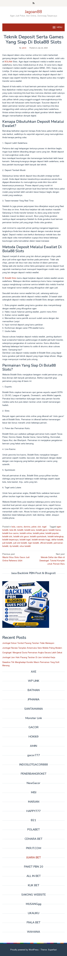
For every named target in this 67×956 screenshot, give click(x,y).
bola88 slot (7, 536)
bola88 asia (29, 529)
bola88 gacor (41, 529)
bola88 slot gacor (21, 536)
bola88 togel (25, 539)
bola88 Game (55, 529)
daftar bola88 (57, 539)
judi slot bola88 (20, 542)
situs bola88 (25, 546)
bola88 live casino (10, 533)
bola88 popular (51, 533)
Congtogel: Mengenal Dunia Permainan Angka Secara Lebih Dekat (32, 652)
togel (44, 526)
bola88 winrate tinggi (41, 539)
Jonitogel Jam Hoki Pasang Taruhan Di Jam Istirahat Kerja (28, 657)
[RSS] (33, 3)
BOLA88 (8, 61)
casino (19, 526)
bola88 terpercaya (10, 539)
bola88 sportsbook (38, 536)
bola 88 (13, 529)
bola (13, 526)
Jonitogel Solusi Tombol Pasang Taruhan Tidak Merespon (28, 642)
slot (39, 526)
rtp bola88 (14, 546)
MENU (59, 27)
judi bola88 (7, 542)
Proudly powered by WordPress (24, 949)
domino (27, 526)
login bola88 (33, 542)
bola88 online (26, 533)
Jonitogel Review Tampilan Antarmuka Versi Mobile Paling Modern (32, 647)
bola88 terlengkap (56, 536)
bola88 (20, 529)
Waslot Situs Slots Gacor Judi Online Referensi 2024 (15, 557)
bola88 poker (38, 533)
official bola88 (46, 542)
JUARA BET (33, 857)
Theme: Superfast (49, 949)
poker (33, 526)
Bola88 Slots (10, 277)
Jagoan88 (33, 11)
